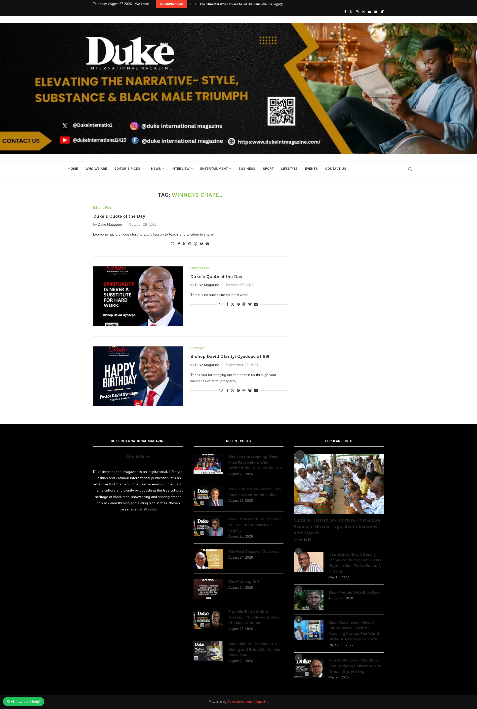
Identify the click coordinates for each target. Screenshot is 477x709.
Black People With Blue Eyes (354, 592)
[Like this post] (172, 244)
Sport (268, 169)
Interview (181, 169)
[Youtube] (369, 12)
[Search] (409, 169)
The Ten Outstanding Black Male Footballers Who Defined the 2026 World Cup (255, 462)
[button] (191, 4)
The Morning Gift (243, 581)
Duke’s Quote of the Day (119, 216)
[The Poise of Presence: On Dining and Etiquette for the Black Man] (208, 651)
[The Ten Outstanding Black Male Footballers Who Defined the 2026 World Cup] (208, 464)
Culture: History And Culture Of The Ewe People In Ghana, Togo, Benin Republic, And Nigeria (337, 526)
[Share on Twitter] (184, 244)
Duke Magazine (110, 224)
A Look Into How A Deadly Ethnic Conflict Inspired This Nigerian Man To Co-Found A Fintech (354, 563)
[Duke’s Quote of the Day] (138, 296)
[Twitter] (351, 12)
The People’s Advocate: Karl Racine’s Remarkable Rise (254, 492)
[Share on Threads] (195, 244)
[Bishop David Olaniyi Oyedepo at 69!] (138, 376)
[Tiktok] (382, 12)
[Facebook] (345, 12)
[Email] (375, 12)
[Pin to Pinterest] (189, 244)
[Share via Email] (207, 244)
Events (311, 169)
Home (73, 169)
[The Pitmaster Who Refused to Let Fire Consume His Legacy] (208, 526)
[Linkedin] (363, 12)
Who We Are (96, 169)
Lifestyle (289, 169)
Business (246, 169)
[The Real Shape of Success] (208, 559)
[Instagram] (357, 12)
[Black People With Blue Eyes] (308, 600)
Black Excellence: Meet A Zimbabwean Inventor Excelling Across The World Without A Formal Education (354, 630)
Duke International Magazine (247, 702)
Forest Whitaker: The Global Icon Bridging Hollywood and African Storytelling (354, 666)
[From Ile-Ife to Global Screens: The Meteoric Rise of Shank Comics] (208, 619)
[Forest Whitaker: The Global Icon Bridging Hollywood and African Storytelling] (308, 667)
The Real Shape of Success (219, 4)
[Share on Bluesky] (201, 244)
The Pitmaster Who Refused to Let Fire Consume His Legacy (254, 525)
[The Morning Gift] (208, 589)
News (156, 169)
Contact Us (335, 169)
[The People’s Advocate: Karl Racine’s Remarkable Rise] (208, 496)
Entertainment (214, 169)
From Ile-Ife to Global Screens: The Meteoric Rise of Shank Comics (253, 617)
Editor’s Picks (127, 169)
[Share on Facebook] (179, 244)
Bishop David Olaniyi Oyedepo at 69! (229, 356)
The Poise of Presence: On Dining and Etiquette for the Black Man (254, 649)
